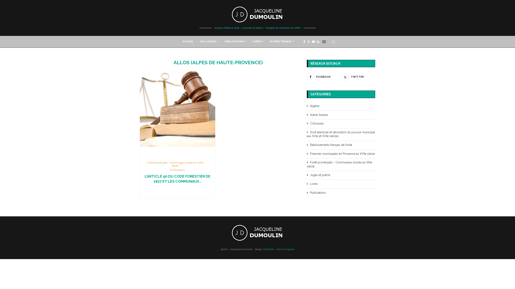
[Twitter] (308, 42)
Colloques (208, 41)
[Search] (333, 42)
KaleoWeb (268, 249)
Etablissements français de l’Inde (331, 145)
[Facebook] (304, 42)
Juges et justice (320, 175)
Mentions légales (285, 249)
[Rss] (318, 42)
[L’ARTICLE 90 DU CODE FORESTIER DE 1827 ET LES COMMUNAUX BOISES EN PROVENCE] (177, 109)
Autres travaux (281, 41)
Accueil (188, 41)
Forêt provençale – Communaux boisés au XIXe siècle (339, 164)
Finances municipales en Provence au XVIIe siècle (342, 153)
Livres (256, 41)
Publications (234, 41)
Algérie (314, 106)
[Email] (313, 42)
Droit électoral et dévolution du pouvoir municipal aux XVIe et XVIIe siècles (341, 134)
